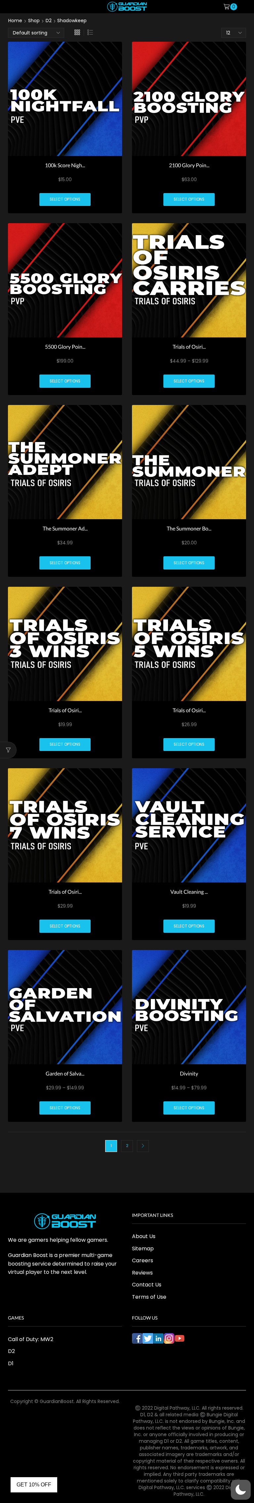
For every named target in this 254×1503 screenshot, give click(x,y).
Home (15, 20)
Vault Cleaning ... (189, 891)
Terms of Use (149, 1297)
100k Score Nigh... (65, 165)
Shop (34, 20)
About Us (143, 1236)
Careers (142, 1260)
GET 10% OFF (34, 1484)
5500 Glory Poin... (65, 346)
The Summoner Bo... (189, 528)
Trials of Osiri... (189, 346)
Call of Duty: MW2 (30, 1339)
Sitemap (143, 1248)
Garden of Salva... (65, 1073)
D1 (11, 1363)
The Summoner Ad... (65, 528)
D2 (49, 20)
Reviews (142, 1273)
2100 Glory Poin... (189, 165)
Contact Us (146, 1284)
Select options (65, 199)
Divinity (189, 1073)
